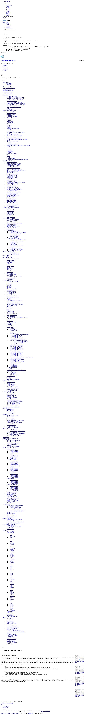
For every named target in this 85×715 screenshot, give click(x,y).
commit (12, 543)
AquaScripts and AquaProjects (9, 524)
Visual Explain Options (12, 628)
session (11, 588)
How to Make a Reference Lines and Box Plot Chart (21, 356)
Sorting (12, 331)
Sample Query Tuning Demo (16, 249)
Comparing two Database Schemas (14, 400)
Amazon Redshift (10, 111)
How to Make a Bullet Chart (16, 337)
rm (11, 581)
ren (11, 580)
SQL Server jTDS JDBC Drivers (14, 188)
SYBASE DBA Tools (11, 466)
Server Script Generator (12, 397)
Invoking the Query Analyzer (13, 219)
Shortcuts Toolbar (10, 211)
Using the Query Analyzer (12, 220)
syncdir (12, 599)
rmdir (11, 582)
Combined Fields (10, 311)
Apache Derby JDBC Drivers (13, 165)
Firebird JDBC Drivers (11, 199)
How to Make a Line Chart (16, 350)
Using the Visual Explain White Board (15, 401)
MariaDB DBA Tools (11, 472)
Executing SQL (10, 614)
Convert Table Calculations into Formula (19, 317)
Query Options (10, 273)
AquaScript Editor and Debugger (14, 526)
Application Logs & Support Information (15, 105)
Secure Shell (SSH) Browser (13, 252)
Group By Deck (10, 266)
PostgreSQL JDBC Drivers (12, 183)
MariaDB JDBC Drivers (12, 177)
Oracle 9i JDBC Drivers (12, 201)
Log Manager (13, 453)
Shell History (9, 612)
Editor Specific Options (12, 520)
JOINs (8, 263)
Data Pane (9, 287)
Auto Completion (10, 615)
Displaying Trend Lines (15, 362)
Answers (8, 27)
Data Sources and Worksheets (13, 303)
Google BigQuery (10, 123)
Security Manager (14, 455)
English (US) (6, 3)
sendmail (12, 587)
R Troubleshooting (14, 374)
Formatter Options (10, 629)
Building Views (10, 327)
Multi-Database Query (11, 274)
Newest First (6, 706)
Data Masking (6, 437)
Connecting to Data (11, 301)
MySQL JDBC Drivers (12, 178)
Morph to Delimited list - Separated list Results (79, 684)
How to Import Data (11, 392)
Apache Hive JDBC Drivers (13, 166)
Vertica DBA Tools (11, 502)
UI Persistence (10, 279)
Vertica (8, 156)
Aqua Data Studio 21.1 (8, 92)
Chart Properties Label (11, 293)
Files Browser (10, 213)
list (11, 570)
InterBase (9, 127)
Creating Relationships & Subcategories (15, 420)
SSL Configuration (11, 206)
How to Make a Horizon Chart (16, 349)
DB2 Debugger (10, 410)
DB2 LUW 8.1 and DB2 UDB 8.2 (14, 169)
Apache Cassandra (11, 114)
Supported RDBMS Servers (9, 93)
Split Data (9, 310)
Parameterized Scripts (11, 225)
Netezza (8, 140)
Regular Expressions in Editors (13, 523)
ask (11, 535)
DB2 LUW (9, 117)
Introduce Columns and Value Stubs (18, 232)
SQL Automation (6, 89)
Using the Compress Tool (12, 405)
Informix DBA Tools (11, 493)
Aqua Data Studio (6, 60)
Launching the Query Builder (13, 258)
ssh (11, 598)
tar (11, 602)
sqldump (12, 593)
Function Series (13, 244)
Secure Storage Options (12, 637)
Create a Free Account (8, 16)
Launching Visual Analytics (12, 281)
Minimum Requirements (12, 96)
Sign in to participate (45, 711)
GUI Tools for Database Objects (10, 380)
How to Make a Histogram (16, 347)
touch (11, 604)
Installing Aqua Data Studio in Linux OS (15, 98)
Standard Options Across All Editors (14, 519)
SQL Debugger (6, 408)
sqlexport (12, 594)
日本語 (7, 11)
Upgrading (9, 108)
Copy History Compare (12, 515)
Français (8, 8)
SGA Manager (13, 457)
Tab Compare (10, 512)
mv (11, 575)
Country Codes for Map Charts (17, 245)
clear (11, 541)
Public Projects (9, 28)
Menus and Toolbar (11, 209)
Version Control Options (12, 635)
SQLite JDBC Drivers (11, 186)
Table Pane (9, 299)
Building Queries (10, 260)
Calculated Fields (10, 312)
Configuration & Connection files (14, 107)
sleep (11, 590)
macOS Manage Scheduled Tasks (17, 433)
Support (17, 713)
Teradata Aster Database (12, 153)
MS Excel (9, 133)
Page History (6, 82)
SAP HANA (9, 146)
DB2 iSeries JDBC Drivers (12, 171)
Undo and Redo (13, 365)
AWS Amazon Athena (11, 113)
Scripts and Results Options (12, 627)
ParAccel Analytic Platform (12, 144)
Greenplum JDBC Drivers (12, 174)
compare (12, 544)
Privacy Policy (12, 713)
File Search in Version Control (13, 446)
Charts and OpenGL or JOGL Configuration (16, 104)
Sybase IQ (9, 152)
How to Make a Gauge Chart (16, 346)
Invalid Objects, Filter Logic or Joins (14, 276)
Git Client (9, 445)
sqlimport (12, 597)
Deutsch (8, 6)
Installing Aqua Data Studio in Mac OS (15, 99)
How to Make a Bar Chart (15, 336)
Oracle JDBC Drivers (11, 181)
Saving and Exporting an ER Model (14, 422)
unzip (11, 608)
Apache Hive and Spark (12, 116)
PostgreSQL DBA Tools (12, 496)
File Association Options (12, 642)
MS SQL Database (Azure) (12, 134)
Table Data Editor (10, 396)
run (11, 585)
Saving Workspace (11, 217)
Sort (2, 704)
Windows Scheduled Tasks (12, 429)
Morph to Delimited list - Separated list (79, 673)
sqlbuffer (12, 592)
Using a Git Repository (12, 444)
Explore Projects (6, 1)
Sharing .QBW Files (11, 278)
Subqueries (9, 270)
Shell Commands (10, 532)
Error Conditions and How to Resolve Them (16, 370)
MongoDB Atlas (10, 131)
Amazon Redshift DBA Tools (13, 490)
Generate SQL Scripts (11, 395)
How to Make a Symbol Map (20, 342)
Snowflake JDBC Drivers (12, 187)
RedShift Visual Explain (15, 250)
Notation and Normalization (13, 415)
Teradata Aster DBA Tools (12, 500)
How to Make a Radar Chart (16, 355)
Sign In (4, 17)
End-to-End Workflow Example (17, 511)
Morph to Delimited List (8, 90)
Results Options (10, 622)
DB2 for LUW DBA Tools (12, 484)
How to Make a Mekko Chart (16, 352)
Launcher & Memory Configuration (14, 102)
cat (11, 537)
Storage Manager (14, 451)
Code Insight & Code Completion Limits (15, 521)
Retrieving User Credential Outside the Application (17, 159)
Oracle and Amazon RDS (12, 141)
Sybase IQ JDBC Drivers (12, 193)
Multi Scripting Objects (12, 390)
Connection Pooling (11, 158)
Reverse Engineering (11, 425)
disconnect (12, 556)
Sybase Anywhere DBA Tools (13, 498)
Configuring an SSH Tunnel (13, 254)
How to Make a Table (15, 360)
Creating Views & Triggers (12, 386)
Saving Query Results (11, 227)
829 (83, 60)
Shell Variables (10, 611)
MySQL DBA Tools (11, 478)
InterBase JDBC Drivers (12, 176)
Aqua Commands (14, 237)
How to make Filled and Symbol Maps (18, 340)
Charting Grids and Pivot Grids (13, 238)
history (11, 569)
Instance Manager (14, 450)
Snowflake (9, 148)
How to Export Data (11, 394)
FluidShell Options (11, 640)
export (11, 561)
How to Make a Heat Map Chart (17, 348)
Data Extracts (9, 306)
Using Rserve (13, 373)
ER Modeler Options (11, 634)
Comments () (4, 703)
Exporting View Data (11, 322)
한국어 (7, 15)
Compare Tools (6, 504)
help (11, 568)
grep (11, 564)
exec (11, 560)
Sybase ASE (9, 150)
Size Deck (9, 377)
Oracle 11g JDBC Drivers (12, 203)
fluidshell (12, 562)
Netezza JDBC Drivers (12, 180)
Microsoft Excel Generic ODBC (13, 138)
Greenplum (9, 125)
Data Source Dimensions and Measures (15, 304)
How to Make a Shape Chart (16, 358)
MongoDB (9, 129)
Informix (8, 126)
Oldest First (5, 707)
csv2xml (12, 551)
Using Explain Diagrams (15, 248)
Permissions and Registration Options (15, 630)
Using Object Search (11, 398)
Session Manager (14, 456)
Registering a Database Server (9, 110)
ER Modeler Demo (11, 426)
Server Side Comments (11, 224)
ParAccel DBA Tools (11, 495)
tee (11, 603)
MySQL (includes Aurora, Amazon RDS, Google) (17, 139)
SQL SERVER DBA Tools (12, 459)
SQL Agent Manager (14, 465)
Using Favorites (10, 275)
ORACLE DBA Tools (11, 449)
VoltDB (8, 157)
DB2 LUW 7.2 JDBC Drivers (13, 168)
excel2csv (12, 559)
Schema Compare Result (15, 507)
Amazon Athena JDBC (12, 162)
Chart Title (9, 285)
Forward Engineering (11, 423)
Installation (5, 95)
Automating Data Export (12, 616)
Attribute (9, 378)
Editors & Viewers (7, 518)
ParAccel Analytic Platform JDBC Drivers (16, 182)
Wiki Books (8, 24)
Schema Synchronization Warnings (17, 509)
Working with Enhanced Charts (17, 240)
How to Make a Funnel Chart (16, 345)
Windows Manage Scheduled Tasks (17, 431)
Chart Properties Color (11, 292)
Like (1, 647)
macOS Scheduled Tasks (12, 432)
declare (11, 554)
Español (7, 7)
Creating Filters (13, 329)
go (11, 563)
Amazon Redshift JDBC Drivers (14, 163)
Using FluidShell (10, 531)
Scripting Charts (13, 242)
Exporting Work (10, 325)
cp (10, 547)
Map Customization (18, 343)
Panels (8, 208)
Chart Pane (9, 298)
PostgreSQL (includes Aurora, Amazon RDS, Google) (18, 145)
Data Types (9, 307)
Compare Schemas (14, 506)
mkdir (11, 573)
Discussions (8, 26)
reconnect (12, 579)
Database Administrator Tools (9, 447)
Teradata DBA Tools (11, 501)
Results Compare (10, 517)
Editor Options (10, 619)
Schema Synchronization (15, 508)
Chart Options (13, 243)
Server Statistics (13, 458)
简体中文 (8, 12)
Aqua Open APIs (10, 529)
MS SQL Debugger (11, 411)
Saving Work (9, 324)
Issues (7, 23)
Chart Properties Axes (11, 291)
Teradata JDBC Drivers (12, 197)
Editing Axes (13, 364)
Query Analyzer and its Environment (14, 223)
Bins (8, 309)
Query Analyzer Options (12, 625)
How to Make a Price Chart (16, 354)
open (11, 576)
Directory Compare (11, 513)
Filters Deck (9, 294)
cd (10, 538)
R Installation (13, 372)
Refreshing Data (10, 319)
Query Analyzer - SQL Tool (9, 88)
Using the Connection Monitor (13, 403)
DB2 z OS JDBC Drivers (12, 172)
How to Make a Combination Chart (17, 339)
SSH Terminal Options (11, 639)
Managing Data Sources (12, 305)
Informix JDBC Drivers (12, 175)
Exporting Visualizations (12, 367)
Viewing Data (10, 321)
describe (12, 555)
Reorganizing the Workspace (13, 297)
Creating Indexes (10, 385)
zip (11, 609)
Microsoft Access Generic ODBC (14, 136)
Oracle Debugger (10, 409)
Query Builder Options (11, 623)
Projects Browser (10, 214)
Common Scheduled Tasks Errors (14, 435)
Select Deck (9, 262)
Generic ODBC (10, 122)
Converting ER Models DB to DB (14, 427)
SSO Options (9, 643)
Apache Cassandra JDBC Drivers (14, 164)
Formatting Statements (15, 235)
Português (8, 9)
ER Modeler (6, 414)
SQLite (8, 147)
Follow (80, 60)
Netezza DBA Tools (11, 494)
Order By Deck (10, 268)
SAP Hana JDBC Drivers (12, 184)
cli (10, 542)
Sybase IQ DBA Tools (11, 499)
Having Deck (9, 267)
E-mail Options (10, 636)
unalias (11, 605)
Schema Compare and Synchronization (15, 505)
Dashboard (5, 65)
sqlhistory (12, 596)
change (11, 539)
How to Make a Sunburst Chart (17, 359)
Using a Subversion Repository (13, 440)
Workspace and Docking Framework (11, 207)
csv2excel (12, 548)
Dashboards (9, 286)
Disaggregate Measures (12, 315)
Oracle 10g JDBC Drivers (12, 202)
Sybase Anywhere (10, 151)
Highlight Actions (14, 333)
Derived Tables (10, 272)
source (11, 591)
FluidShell (5, 530)
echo (11, 557)
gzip (11, 567)
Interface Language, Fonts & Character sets (16, 103)
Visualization (9, 323)
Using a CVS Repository (12, 441)
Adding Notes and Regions (12, 421)
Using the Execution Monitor (13, 402)
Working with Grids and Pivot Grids (18, 239)
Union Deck (9, 269)
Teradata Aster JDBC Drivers (13, 195)
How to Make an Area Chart (16, 335)
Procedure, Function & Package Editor (11, 407)
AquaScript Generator (11, 527)
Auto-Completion (14, 236)
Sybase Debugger (10, 413)
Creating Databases (11, 382)
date (11, 553)
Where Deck (9, 264)
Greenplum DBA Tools (12, 492)
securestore (12, 610)
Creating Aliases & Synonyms (13, 388)
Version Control (6, 439)
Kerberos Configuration (12, 205)
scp (11, 586)
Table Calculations (11, 316)
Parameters (9, 318)
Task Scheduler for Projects (12, 434)
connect (12, 545)
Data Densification (11, 376)
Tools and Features (7, 391)
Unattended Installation (12, 101)
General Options (10, 618)
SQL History (6, 255)
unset (11, 606)
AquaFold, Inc (30, 713)
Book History (9, 84)
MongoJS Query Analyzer (12, 221)
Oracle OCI (9, 142)
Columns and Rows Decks (12, 288)
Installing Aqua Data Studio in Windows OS (16, 97)
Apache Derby (10, 115)
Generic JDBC (10, 121)
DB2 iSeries (9, 119)
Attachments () (10, 703)
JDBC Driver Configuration (9, 160)
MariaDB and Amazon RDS (13, 128)
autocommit (12, 536)
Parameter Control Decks (12, 295)
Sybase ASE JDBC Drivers (12, 190)
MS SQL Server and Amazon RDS (14, 135)
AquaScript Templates (11, 525)
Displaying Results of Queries (13, 226)
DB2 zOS (9, 120)
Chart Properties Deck (11, 290)
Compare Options (10, 621)
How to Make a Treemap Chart (17, 361)
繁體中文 (8, 13)
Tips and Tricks (10, 229)
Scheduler (9, 624)
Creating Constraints (11, 384)
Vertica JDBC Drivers (11, 194)
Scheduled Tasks (6, 428)
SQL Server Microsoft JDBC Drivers (14, 189)
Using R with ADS (11, 371)
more (11, 574)
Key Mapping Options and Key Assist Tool (16, 631)
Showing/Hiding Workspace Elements (15, 300)
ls (10, 572)
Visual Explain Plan (11, 246)
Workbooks (9, 282)
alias (11, 533)
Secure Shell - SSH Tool (8, 251)
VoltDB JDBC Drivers (11, 196)
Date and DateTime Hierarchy (13, 379)
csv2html (12, 549)
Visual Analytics (6, 280)
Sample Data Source (14, 366)
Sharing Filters (13, 330)
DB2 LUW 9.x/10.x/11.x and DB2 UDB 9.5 (16, 170)
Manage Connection (11, 261)
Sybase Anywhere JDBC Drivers (14, 191)
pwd (11, 578)
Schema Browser (10, 212)
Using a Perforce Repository (13, 443)
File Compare (10, 514)
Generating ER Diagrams (12, 404)
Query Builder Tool (7, 257)
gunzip (11, 566)
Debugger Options (11, 641)
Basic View (12, 328)
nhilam (14, 60)
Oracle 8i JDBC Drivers (12, 200)
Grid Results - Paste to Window (79, 696)
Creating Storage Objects (12, 389)
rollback (12, 584)
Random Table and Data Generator (10, 438)
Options (5, 617)
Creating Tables (10, 383)
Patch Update (9, 109)
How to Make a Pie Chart (15, 353)
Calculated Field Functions (12, 313)
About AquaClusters (5, 713)
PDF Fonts (12, 368)
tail (11, 600)
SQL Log (9, 256)
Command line (10, 633)
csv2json (12, 550)
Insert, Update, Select (14, 231)
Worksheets (9, 284)
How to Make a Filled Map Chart (21, 341)
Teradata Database (11, 154)
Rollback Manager (14, 452)
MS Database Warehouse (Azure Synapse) (16, 132)
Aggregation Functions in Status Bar (21, 334)
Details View (9, 215)
